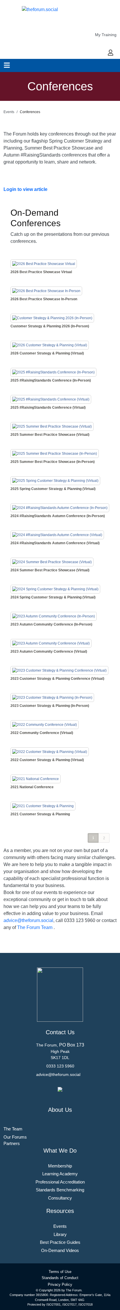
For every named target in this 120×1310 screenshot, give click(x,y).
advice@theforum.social (28, 920)
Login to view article (25, 189)
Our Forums (15, 1137)
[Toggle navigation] (6, 65)
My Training (106, 34)
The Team (12, 1128)
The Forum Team (34, 927)
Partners (11, 1143)
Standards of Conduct (60, 1278)
